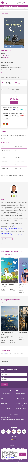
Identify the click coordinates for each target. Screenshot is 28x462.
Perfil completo (7, 238)
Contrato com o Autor (5, 408)
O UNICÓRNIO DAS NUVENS (7, 284)
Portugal (6, 6)
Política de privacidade (20, 393)
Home (3, 13)
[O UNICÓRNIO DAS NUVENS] (9, 270)
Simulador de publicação (21, 409)
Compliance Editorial (20, 396)
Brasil (2, 6)
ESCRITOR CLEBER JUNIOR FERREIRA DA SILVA (7, 336)
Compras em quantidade (21, 403)
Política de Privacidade (9, 457)
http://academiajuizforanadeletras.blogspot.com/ (11, 228)
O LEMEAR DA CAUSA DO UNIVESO (7, 333)
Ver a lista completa (7, 254)
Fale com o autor (8, 242)
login (5, 353)
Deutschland (15, 6)
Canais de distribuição (20, 406)
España (10, 6)
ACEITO (22, 454)
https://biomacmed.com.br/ (12, 230)
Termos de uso (4, 406)
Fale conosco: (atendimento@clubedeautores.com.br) (12, 419)
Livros (6, 13)
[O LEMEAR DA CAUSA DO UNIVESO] (9, 318)
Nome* (3, 371)
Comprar (14, 102)
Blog (2, 398)
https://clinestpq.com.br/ (6, 233)
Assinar (4, 384)
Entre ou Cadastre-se (20, 3)
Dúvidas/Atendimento (5, 393)
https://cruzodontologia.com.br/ (16, 234)
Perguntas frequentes (5, 417)
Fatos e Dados (4, 403)
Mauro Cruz (6, 57)
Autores (2, 396)
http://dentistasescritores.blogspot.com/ (9, 225)
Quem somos (4, 401)
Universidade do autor (20, 401)
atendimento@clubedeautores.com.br (8, 176)
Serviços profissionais (20, 398)
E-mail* (3, 377)
